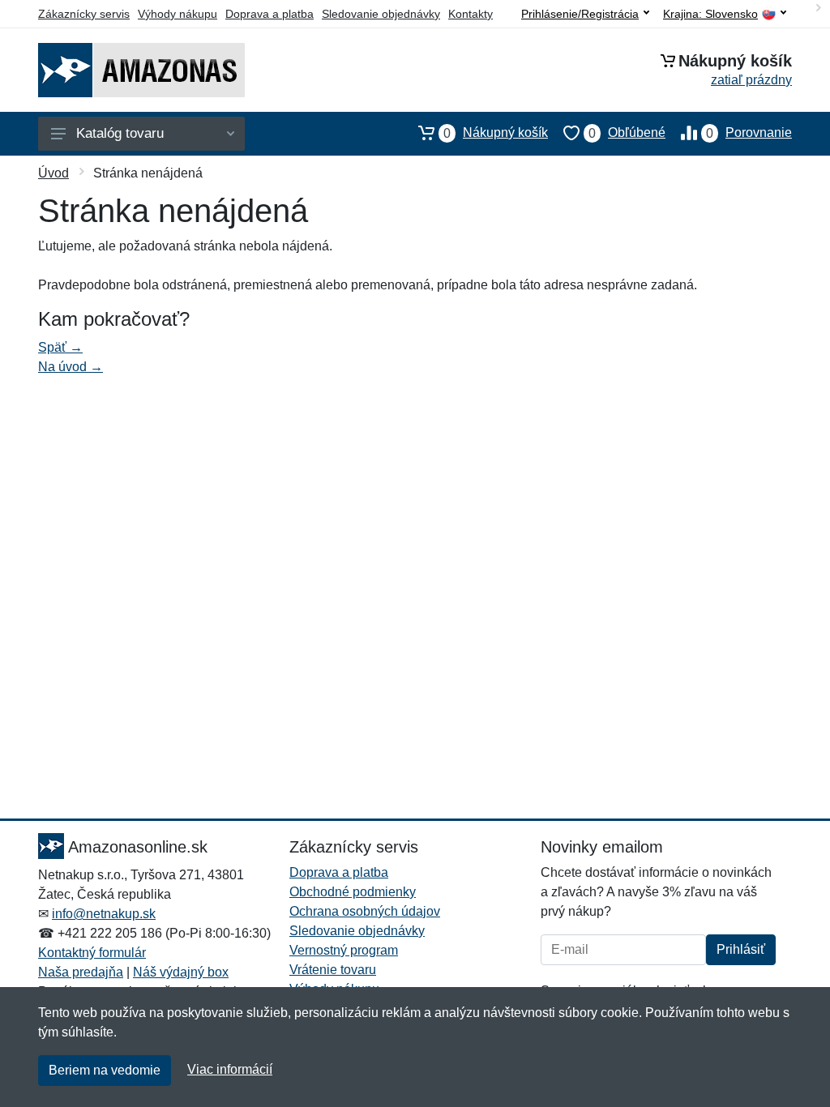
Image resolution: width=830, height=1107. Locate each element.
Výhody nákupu (177, 13)
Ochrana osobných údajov (364, 911)
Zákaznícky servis (84, 13)
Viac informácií (229, 1069)
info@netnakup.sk (104, 914)
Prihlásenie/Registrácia (580, 13)
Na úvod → (70, 367)
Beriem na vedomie (104, 1070)
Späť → (60, 347)
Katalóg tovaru (120, 133)
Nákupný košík (495, 133)
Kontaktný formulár (92, 953)
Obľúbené (626, 133)
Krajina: (710, 14)
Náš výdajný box (181, 972)
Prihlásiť (741, 949)
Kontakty (470, 13)
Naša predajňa (80, 972)
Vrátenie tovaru (332, 970)
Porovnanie (749, 133)
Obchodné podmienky (352, 892)
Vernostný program (343, 950)
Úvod (53, 173)
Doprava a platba (269, 13)
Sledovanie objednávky (381, 13)
